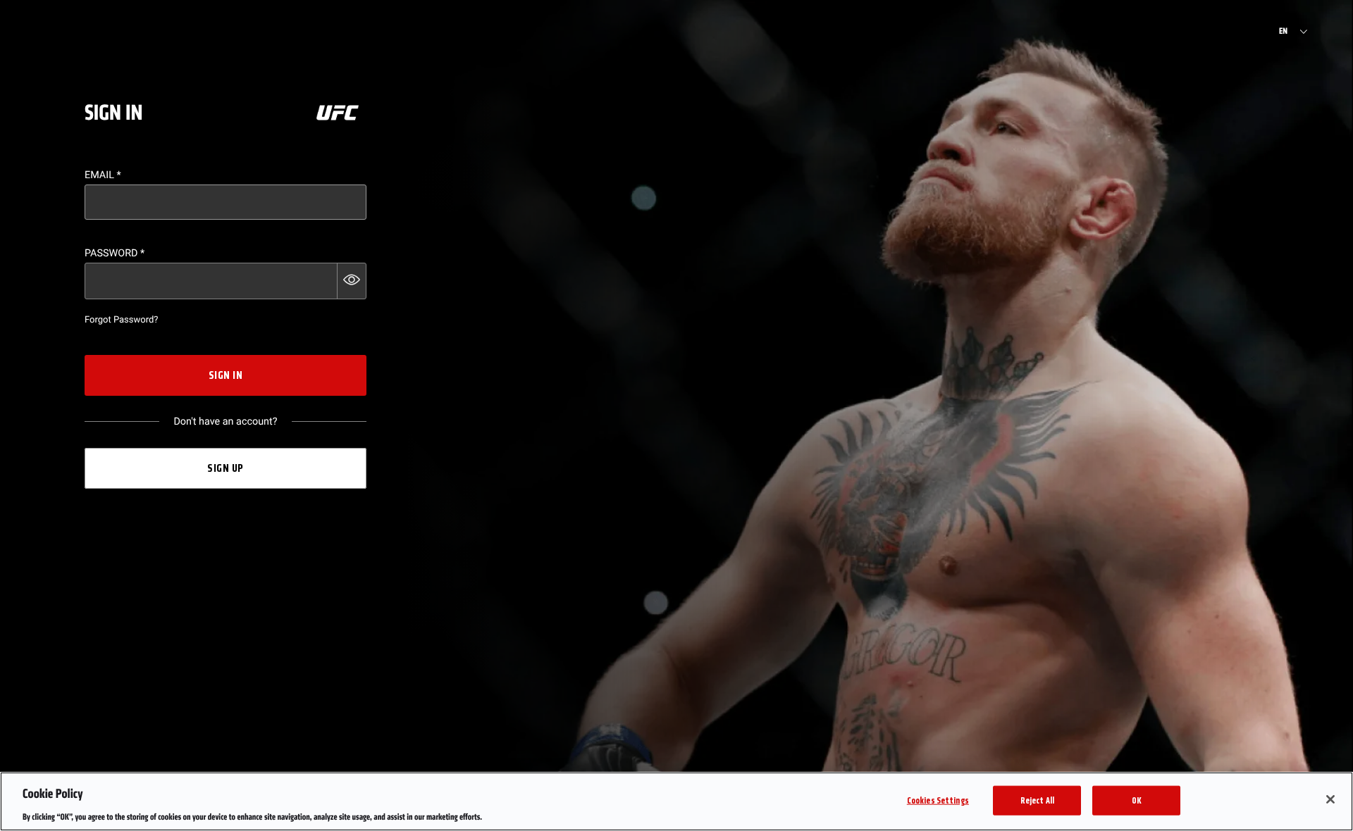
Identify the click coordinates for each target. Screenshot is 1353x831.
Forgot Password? (121, 320)
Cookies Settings (938, 800)
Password (114, 253)
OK (1137, 800)
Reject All (1037, 800)
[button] (352, 281)
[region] (676, 801)
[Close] (1330, 799)
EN (1283, 31)
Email (103, 175)
